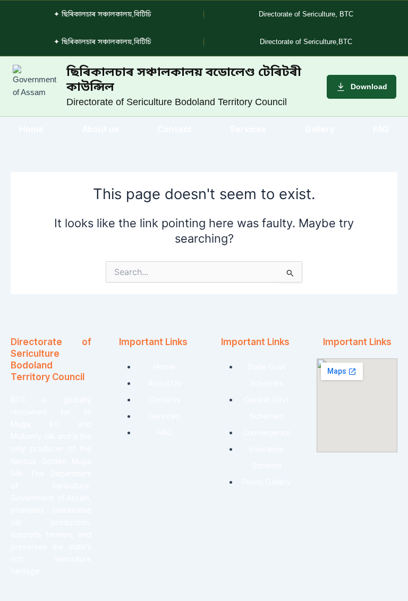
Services (248, 129)
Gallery (320, 129)
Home (31, 129)
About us (100, 129)
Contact (174, 129)
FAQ (381, 129)
